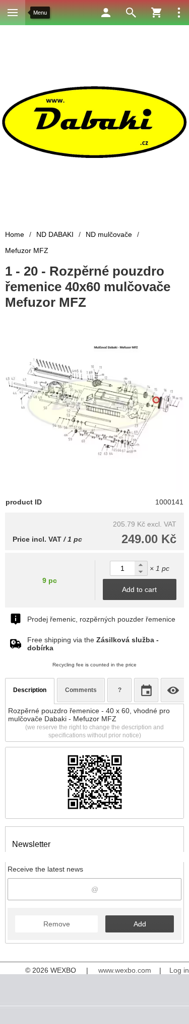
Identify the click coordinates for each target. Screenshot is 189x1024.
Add (140, 924)
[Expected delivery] (146, 690)
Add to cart (139, 589)
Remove (56, 924)
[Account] (105, 12)
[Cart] (156, 12)
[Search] (131, 12)
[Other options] (179, 12)
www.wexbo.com (124, 970)
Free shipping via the (93, 644)
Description (29, 690)
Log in (179, 970)
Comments (81, 690)
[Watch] (173, 690)
